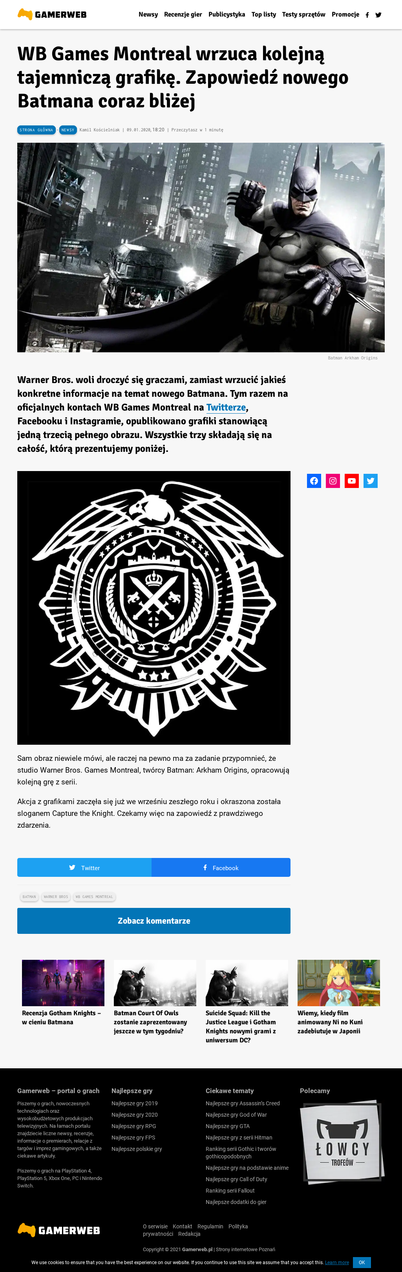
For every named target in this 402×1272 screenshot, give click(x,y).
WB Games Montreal (94, 897)
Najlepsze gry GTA (228, 1126)
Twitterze (226, 407)
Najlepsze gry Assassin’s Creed (243, 1103)
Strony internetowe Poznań (245, 1249)
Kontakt (182, 1226)
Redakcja (189, 1234)
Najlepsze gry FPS (133, 1137)
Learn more (337, 1262)
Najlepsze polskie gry (136, 1149)
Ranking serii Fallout (230, 1190)
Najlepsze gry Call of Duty (236, 1179)
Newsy (68, 130)
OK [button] (362, 1262)
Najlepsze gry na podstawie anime (247, 1168)
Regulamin (210, 1226)
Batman (29, 897)
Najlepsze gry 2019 (134, 1103)
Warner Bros (56, 897)
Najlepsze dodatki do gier (236, 1202)
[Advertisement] (351, 422)
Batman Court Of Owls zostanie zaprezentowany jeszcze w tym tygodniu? (150, 1022)
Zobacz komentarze (154, 920)
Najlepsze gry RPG (133, 1126)
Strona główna (36, 130)
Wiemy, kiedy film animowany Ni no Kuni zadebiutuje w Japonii (330, 1022)
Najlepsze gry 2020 (134, 1115)
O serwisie (155, 1226)
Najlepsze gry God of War (236, 1115)
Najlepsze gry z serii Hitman (239, 1137)
